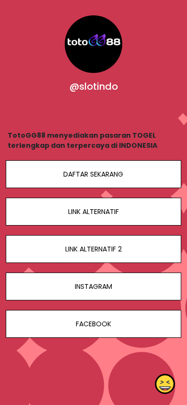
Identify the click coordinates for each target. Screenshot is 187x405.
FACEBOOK (93, 324)
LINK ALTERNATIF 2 (93, 249)
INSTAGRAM (93, 286)
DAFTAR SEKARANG (93, 174)
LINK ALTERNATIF (93, 211)
